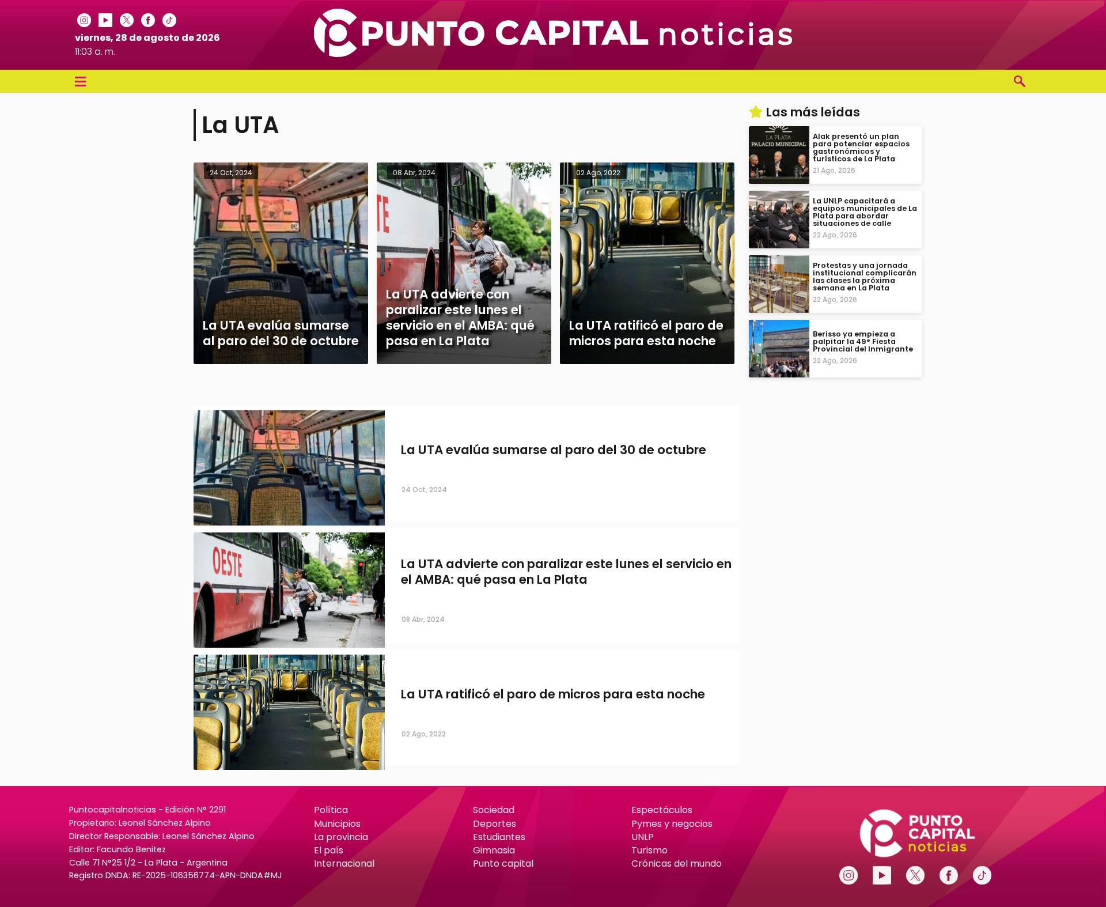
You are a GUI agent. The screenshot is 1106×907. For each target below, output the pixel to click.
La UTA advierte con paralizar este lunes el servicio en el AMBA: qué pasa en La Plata (566, 571)
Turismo (649, 850)
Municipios (337, 823)
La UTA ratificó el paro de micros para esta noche (553, 694)
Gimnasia (494, 850)
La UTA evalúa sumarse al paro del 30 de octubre (553, 450)
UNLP (642, 837)
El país (328, 850)
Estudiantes (499, 837)
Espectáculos (661, 810)
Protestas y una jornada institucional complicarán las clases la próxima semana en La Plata (864, 277)
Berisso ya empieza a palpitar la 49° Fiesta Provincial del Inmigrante (863, 341)
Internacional (344, 863)
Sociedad (493, 810)
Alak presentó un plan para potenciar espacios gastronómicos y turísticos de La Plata (861, 148)
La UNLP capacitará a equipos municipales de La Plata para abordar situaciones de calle (865, 212)
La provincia (341, 837)
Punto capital (503, 863)
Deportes (494, 823)
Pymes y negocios (672, 823)
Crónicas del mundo (676, 863)
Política (331, 810)
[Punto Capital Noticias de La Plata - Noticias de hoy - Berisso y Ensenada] (553, 54)
